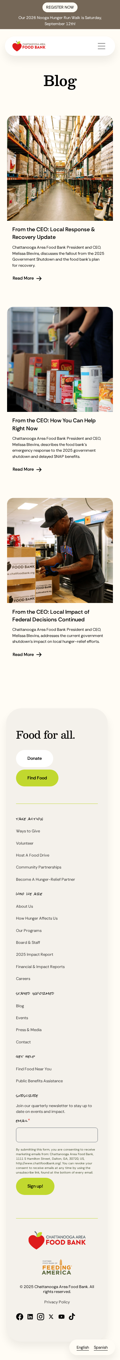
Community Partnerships (38, 867)
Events (22, 1017)
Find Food (37, 778)
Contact (23, 1042)
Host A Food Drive (32, 855)
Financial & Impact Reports (40, 966)
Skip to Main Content (50, 13)
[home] (29, 46)
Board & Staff (28, 942)
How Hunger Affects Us (37, 918)
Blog (20, 1005)
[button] (101, 46)
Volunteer (25, 843)
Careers (23, 978)
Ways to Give (28, 831)
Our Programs (29, 930)
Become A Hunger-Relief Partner (45, 879)
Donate (34, 758)
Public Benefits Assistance (39, 1080)
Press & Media (29, 1029)
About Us (24, 906)
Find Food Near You (33, 1069)
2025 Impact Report (34, 954)
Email (23, 1121)
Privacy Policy (57, 1302)
